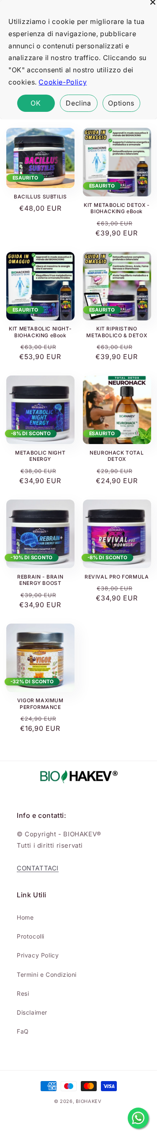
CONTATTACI (38, 868)
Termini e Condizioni (47, 974)
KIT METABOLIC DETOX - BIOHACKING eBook (117, 208)
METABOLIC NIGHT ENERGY (40, 456)
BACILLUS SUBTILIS (40, 196)
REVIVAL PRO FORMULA (117, 577)
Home (25, 917)
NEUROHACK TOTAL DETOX (117, 456)
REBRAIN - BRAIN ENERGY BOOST (40, 580)
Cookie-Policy (63, 82)
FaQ (23, 1031)
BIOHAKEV (89, 1101)
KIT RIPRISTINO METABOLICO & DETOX (116, 331)
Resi (23, 993)
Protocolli (30, 936)
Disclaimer (32, 1012)
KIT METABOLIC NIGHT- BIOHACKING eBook (40, 331)
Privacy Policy (38, 955)
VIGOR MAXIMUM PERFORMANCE (40, 703)
